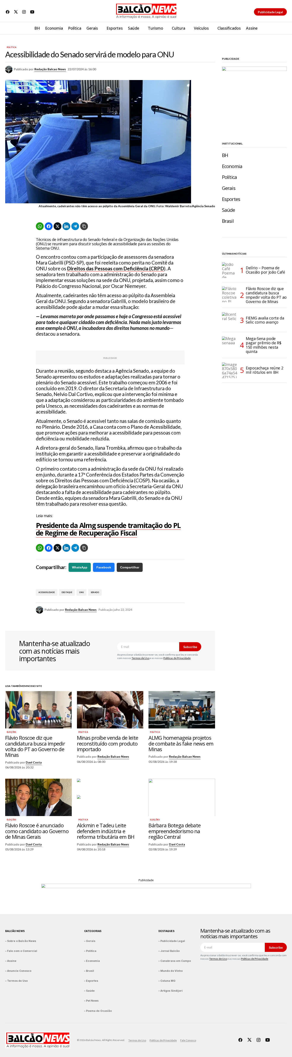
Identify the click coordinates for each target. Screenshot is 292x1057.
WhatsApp (79, 567)
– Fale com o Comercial (21, 951)
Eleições (11, 732)
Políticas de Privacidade (177, 658)
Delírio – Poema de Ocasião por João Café (265, 270)
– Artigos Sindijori (170, 990)
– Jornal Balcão (169, 951)
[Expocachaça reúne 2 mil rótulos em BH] (230, 370)
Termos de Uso (140, 658)
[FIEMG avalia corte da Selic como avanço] (230, 320)
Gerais (228, 188)
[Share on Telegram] (75, 226)
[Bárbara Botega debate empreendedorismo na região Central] (181, 797)
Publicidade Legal (270, 12)
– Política (90, 951)
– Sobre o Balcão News (20, 941)
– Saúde (89, 990)
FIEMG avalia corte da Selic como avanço (265, 320)
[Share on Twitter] (57, 226)
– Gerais (89, 941)
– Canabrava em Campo (174, 960)
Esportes (231, 199)
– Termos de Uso (16, 980)
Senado (95, 592)
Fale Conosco (188, 1040)
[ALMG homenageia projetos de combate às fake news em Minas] (181, 709)
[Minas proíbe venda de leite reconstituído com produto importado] (110, 709)
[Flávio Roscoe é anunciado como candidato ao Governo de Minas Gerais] (38, 797)
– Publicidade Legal (171, 941)
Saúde (228, 210)
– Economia (92, 960)
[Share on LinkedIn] (66, 226)
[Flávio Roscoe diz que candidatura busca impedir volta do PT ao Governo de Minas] (38, 709)
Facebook (103, 567)
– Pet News (91, 1000)
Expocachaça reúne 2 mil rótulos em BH (264, 370)
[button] (283, 28)
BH (225, 155)
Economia (232, 166)
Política (11, 47)
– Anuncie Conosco (18, 970)
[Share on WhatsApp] (40, 226)
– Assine (10, 960)
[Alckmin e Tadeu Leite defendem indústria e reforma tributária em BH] (110, 797)
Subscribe (190, 647)
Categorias (93, 931)
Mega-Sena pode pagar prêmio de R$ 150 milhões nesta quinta (263, 345)
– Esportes (91, 980)
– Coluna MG (167, 980)
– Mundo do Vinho (170, 970)
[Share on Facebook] (49, 226)
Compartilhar (129, 567)
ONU (81, 592)
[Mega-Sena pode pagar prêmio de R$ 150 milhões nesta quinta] (230, 344)
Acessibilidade (46, 592)
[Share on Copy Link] (84, 226)
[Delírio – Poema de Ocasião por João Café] (230, 270)
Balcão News (14, 931)
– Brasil (89, 970)
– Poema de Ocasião (98, 1010)
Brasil (228, 221)
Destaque (67, 592)
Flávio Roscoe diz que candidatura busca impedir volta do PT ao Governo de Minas (266, 295)
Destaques (166, 931)
